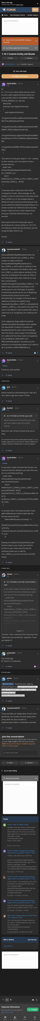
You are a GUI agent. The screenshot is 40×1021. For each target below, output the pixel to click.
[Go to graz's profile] (3, 388)
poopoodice (11, 653)
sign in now (12, 741)
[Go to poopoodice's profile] (3, 654)
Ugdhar (11, 895)
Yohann (9, 574)
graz (8, 387)
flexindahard (8, 946)
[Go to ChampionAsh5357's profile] (3, 250)
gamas (9, 678)
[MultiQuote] (3, 242)
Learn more (4, 4)
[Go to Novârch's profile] (3, 409)
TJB (10, 845)
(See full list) (32, 940)
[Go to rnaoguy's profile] (4, 851)
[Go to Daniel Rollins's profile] (3, 64)
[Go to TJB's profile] (4, 825)
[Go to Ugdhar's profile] (4, 877)
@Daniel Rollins (8, 684)
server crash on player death (18, 824)
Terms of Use (8, 1012)
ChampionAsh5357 (13, 249)
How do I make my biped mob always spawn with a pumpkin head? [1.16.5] (21, 852)
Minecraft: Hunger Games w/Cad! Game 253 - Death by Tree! (22, 916)
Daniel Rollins (10, 64)
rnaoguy (11, 872)
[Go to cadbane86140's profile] (4, 915)
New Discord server (12, 778)
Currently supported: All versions (17, 48)
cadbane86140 (13, 932)
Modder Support (27, 64)
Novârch (10, 408)
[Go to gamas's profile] (3, 679)
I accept (34, 1009)
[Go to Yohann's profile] (3, 575)
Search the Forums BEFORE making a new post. (17, 41)
